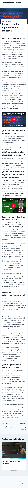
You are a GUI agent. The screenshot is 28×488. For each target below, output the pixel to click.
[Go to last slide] (4, 456)
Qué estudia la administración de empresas (21, 426)
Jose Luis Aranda (7, 33)
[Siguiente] (24, 456)
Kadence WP (19, 484)
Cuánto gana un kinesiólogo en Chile (7, 426)
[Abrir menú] (25, 3)
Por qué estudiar (6, 21)
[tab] (11, 470)
